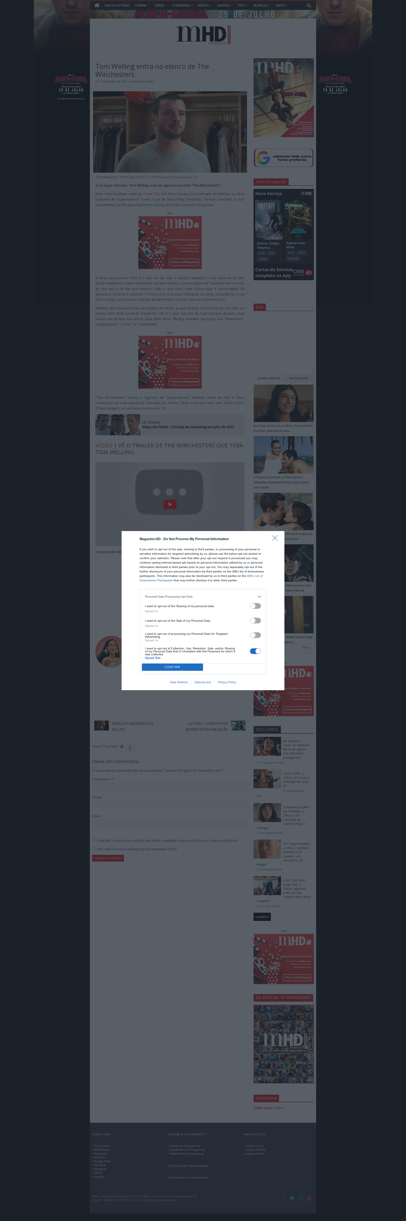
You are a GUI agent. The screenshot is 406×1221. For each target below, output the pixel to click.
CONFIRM (172, 667)
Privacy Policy (227, 682)
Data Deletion (179, 682)
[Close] (276, 539)
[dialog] (203, 610)
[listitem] (203, 596)
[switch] (255, 606)
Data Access (203, 682)
